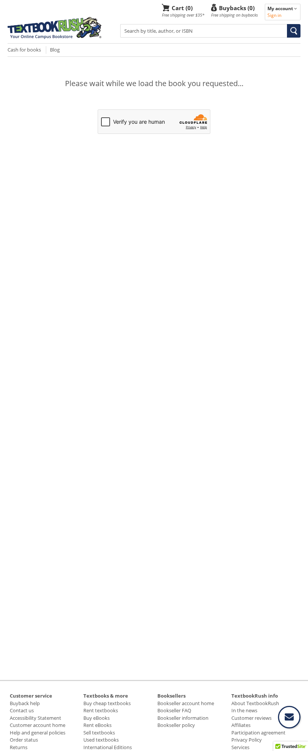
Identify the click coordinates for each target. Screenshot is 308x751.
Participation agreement (258, 732)
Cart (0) (182, 7)
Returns (18, 747)
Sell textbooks (99, 732)
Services (240, 747)
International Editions (107, 747)
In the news (244, 710)
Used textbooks (101, 739)
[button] (293, 31)
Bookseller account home (185, 703)
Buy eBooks (96, 718)
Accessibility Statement (35, 718)
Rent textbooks (100, 710)
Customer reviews (251, 718)
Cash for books (24, 49)
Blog (55, 49)
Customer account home (37, 725)
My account (280, 8)
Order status (24, 739)
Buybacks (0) (237, 7)
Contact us (22, 710)
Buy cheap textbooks (107, 703)
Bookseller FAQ (174, 710)
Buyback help (25, 703)
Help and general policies (37, 732)
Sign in (274, 15)
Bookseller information (182, 718)
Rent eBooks (97, 725)
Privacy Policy (246, 739)
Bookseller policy (176, 725)
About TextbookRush (255, 703)
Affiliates (241, 725)
